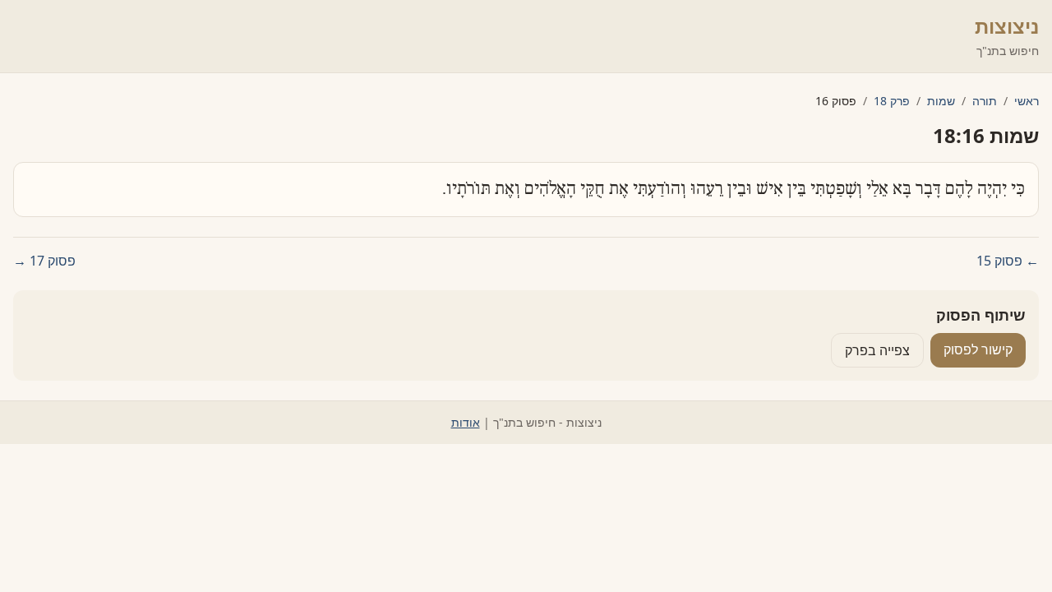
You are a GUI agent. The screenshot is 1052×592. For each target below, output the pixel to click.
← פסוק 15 (1007, 261)
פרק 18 (892, 101)
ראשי (1026, 101)
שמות (941, 101)
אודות (465, 422)
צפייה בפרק (877, 350)
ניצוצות (1007, 25)
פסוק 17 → (44, 261)
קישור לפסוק (978, 349)
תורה (984, 101)
